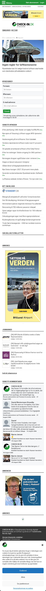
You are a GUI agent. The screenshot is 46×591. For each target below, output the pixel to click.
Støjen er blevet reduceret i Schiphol (15, 162)
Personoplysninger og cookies (23, 588)
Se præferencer (23, 584)
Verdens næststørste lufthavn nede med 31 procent (21, 143)
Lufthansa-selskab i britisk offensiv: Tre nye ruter (20, 179)
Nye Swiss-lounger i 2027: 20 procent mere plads (20, 169)
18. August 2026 (16, 441)
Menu (9, 3)
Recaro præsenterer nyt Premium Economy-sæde (19, 397)
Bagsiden (20, 37)
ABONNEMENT (6, 6)
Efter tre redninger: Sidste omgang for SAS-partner (21, 152)
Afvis (23, 577)
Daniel (13, 421)
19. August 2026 (31, 431)
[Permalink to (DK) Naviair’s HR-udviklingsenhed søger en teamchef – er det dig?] (6, 349)
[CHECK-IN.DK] (23, 25)
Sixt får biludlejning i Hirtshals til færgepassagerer (20, 200)
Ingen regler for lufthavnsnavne (19, 64)
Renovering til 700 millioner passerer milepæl (19, 207)
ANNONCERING (16, 6)
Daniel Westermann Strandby (22, 402)
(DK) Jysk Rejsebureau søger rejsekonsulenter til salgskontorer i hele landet (25, 363)
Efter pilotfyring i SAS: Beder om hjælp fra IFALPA (20, 130)
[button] (42, 545)
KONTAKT (41, 6)
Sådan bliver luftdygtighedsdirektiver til (16, 166)
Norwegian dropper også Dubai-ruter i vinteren (19, 158)
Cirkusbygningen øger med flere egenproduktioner (21, 216)
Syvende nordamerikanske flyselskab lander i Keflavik (22, 173)
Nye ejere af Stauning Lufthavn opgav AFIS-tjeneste (21, 133)
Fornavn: (6, 86)
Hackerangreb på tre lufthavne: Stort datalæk (19, 139)
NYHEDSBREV (27, 6)
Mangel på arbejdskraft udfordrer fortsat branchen (21, 197)
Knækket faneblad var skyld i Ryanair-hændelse (26, 439)
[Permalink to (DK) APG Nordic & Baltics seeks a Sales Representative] (6, 340)
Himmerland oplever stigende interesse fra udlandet (21, 204)
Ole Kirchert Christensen (11, 539)
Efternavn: (7, 94)
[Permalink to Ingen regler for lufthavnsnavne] (23, 62)
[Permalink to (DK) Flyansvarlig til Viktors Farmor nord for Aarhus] (6, 358)
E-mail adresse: (9, 102)
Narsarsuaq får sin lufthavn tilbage (14, 431)
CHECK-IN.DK (16, 386)
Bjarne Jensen (16, 434)
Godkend (23, 571)
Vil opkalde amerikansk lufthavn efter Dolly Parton (21, 149)
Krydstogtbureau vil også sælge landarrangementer (21, 220)
